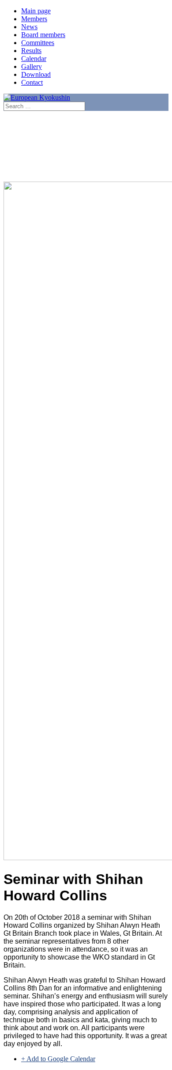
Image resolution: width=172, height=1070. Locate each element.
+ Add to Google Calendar (58, 1058)
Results (31, 50)
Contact (32, 82)
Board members (43, 34)
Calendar (33, 58)
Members (34, 19)
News (29, 26)
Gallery (31, 66)
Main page (36, 11)
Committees (37, 42)
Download (36, 74)
